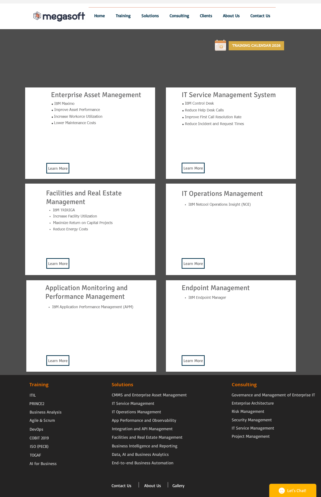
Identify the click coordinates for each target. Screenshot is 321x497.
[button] (193, 168)
